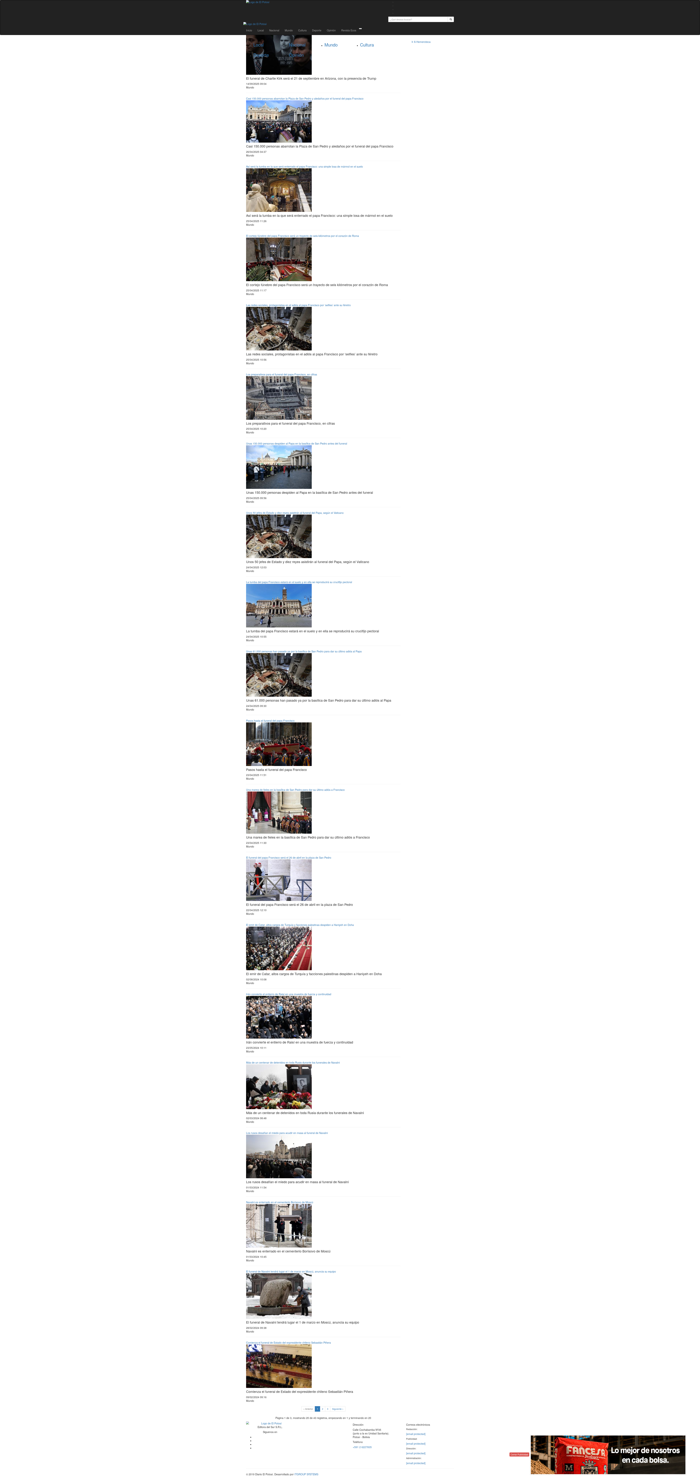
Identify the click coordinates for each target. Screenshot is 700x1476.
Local (261, 30)
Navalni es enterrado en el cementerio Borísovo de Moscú (279, 1202)
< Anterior (308, 1408)
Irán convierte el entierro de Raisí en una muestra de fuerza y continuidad (288, 994)
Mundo (289, 30)
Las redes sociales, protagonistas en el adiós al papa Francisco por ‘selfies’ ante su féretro (298, 305)
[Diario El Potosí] (314, 2)
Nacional (274, 30)
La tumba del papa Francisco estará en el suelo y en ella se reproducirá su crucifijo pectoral (299, 582)
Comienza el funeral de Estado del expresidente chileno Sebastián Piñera (288, 1342)
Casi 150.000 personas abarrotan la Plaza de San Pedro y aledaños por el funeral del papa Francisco (304, 98)
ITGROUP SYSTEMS (306, 1474)
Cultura (302, 30)
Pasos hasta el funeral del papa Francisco (270, 720)
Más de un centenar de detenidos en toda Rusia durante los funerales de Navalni (293, 1062)
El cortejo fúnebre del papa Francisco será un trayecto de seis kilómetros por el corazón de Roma (302, 236)
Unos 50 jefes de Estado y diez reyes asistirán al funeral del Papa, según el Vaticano (295, 513)
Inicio (249, 30)
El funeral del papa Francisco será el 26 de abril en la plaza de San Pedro (288, 857)
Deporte (316, 30)
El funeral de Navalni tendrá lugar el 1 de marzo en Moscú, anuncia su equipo (291, 1271)
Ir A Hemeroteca (421, 42)
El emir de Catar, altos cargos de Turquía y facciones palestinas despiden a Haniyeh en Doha (300, 925)
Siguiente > (337, 1408)
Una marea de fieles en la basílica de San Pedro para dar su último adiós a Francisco (295, 790)
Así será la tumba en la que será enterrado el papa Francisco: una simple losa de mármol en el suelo (304, 166)
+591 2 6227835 (362, 1447)
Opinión (331, 30)
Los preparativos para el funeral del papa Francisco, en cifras (281, 374)
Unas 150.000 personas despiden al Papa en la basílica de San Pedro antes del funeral (296, 443)
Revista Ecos (348, 30)
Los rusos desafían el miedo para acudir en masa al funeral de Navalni (287, 1133)
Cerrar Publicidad (519, 1454)
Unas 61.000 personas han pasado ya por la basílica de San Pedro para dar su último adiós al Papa (304, 651)
